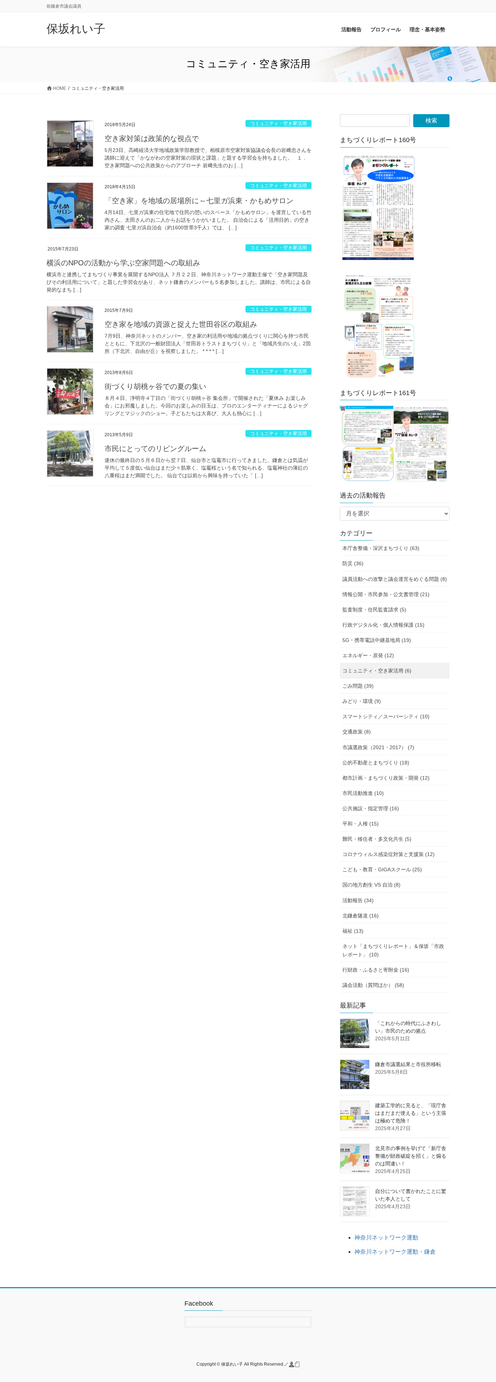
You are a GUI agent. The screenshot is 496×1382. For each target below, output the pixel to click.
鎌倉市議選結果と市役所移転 (408, 1064)
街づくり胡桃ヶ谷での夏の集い (155, 386)
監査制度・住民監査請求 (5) (374, 609)
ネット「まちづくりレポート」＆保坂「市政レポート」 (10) (393, 950)
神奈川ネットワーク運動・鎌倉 (395, 1252)
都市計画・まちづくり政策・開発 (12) (386, 778)
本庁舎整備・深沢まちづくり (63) (380, 548)
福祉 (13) (352, 931)
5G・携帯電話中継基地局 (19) (376, 640)
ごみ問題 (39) (358, 686)
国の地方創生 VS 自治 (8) (371, 885)
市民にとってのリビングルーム (155, 449)
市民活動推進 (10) (363, 793)
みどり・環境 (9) (361, 701)
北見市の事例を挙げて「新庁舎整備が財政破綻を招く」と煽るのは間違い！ (410, 1155)
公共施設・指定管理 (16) (370, 808)
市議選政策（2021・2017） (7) (378, 747)
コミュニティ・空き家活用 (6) (376, 671)
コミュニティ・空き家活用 (278, 123)
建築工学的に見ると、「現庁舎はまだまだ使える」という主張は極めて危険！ (410, 1113)
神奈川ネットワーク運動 (386, 1237)
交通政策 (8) (356, 732)
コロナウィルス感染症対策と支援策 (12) (388, 854)
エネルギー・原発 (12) (368, 655)
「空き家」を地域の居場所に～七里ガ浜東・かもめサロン (199, 201)
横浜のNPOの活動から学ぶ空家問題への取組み (123, 263)
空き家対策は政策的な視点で (152, 138)
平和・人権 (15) (360, 824)
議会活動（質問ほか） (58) (373, 985)
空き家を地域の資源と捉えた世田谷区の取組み (181, 324)
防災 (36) (352, 563)
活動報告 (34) (358, 900)
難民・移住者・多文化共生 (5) (376, 839)
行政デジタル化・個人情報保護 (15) (383, 625)
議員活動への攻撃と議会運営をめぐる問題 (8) (394, 579)
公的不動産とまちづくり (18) (375, 763)
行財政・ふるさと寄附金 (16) (375, 970)
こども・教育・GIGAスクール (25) (382, 869)
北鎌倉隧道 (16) (360, 916)
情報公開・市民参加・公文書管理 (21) (386, 594)
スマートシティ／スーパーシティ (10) (386, 716)
